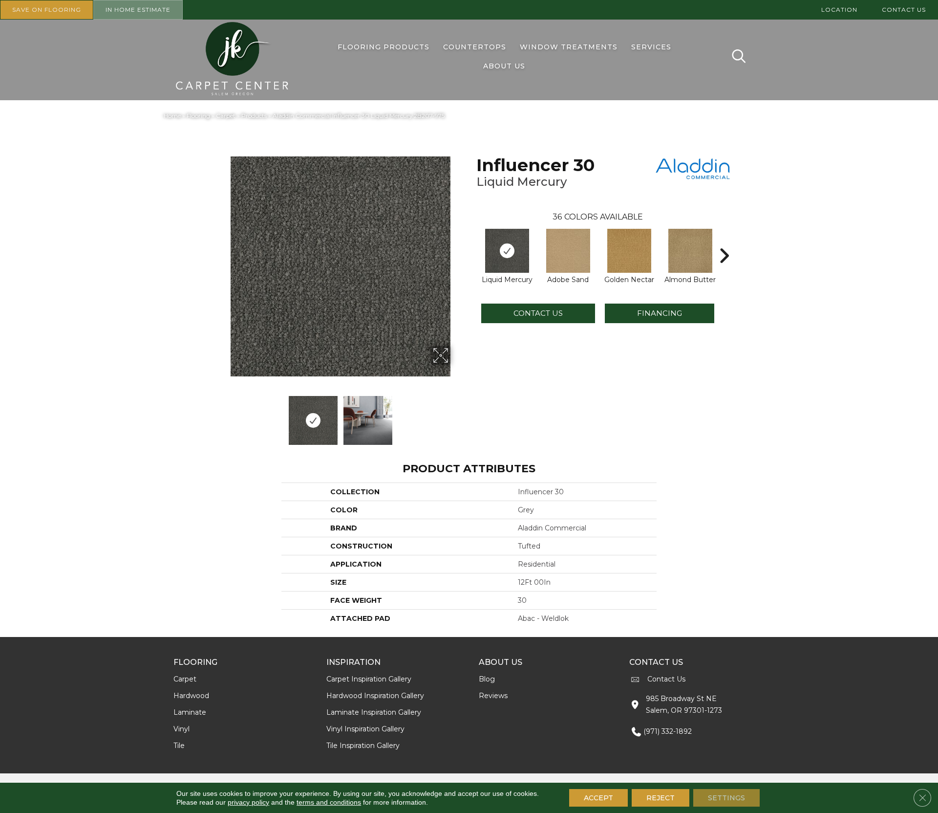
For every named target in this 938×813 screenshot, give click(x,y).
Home (172, 115)
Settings (726, 797)
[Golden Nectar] (629, 250)
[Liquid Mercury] (507, 250)
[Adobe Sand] (568, 250)
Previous (224, 415)
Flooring (198, 115)
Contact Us (538, 313)
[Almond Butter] (690, 250)
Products (254, 115)
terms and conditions (329, 802)
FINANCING (659, 313)
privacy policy (248, 802)
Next (457, 415)
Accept (598, 797)
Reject (660, 797)
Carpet (225, 115)
